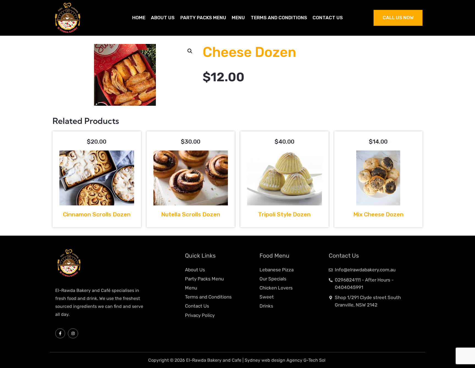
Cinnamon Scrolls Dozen (97, 214)
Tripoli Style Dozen (284, 214)
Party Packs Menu (203, 17)
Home (138, 17)
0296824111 (348, 280)
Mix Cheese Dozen (378, 214)
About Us (163, 17)
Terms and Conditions (279, 17)
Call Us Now (398, 17)
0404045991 (349, 287)
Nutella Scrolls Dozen (190, 214)
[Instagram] (73, 333)
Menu (238, 17)
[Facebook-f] (60, 333)
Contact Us (328, 17)
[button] (190, 51)
